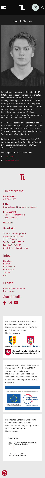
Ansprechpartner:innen (14, 288)
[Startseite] (22, 7)
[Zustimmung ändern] (4, 473)
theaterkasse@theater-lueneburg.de (20, 207)
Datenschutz (9, 266)
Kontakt (6, 263)
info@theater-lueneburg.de (15, 248)
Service (7, 272)
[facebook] (4, 303)
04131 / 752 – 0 (18, 242)
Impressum (8, 269)
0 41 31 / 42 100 (9, 199)
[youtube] (16, 303)
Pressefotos (8, 291)
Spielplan (35, 7)
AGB (5, 275)
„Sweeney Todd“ (12, 160)
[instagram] (10, 303)
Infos (6, 255)
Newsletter (8, 261)
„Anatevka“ (10, 156)
